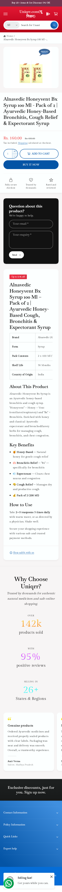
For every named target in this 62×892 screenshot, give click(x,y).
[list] (31, 658)
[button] (5, 14)
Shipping (23, 143)
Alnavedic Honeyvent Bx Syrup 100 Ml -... (25, 39)
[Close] (51, 876)
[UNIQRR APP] (48, 14)
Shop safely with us (23, 552)
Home (10, 36)
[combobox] (39, 25)
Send (14, 255)
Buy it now (31, 164)
